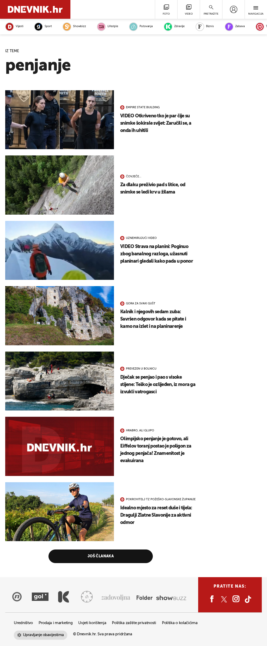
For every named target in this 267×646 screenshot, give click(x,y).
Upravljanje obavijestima (43, 635)
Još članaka (101, 556)
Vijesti (19, 26)
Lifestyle (112, 26)
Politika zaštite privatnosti (134, 623)
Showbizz (79, 26)
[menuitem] (233, 9)
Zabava (240, 26)
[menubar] (233, 9)
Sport (48, 26)
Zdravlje (179, 26)
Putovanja (146, 26)
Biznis (210, 26)
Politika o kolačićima (180, 623)
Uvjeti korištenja (92, 623)
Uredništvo (23, 623)
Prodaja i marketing (55, 623)
